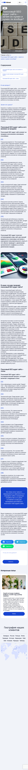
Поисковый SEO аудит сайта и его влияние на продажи (12, 70)
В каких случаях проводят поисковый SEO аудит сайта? (13, 74)
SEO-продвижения (10, 360)
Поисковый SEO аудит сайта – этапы (11, 78)
